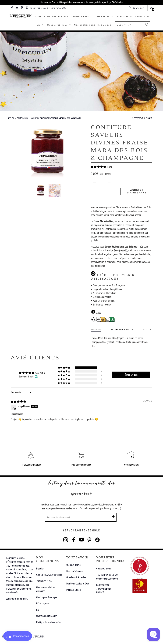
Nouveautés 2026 (58, 16)
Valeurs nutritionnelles (122, 329)
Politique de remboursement (49, 622)
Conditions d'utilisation (46, 615)
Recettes (147, 329)
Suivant (149, 118)
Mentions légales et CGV (77, 583)
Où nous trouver (73, 564)
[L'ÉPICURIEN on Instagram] (26, 8)
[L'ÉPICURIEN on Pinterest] (21, 8)
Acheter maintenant (136, 191)
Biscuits (40, 16)
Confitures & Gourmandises (49, 574)
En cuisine (122, 16)
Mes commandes (74, 570)
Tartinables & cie (44, 580)
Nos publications (84, 25)
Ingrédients (96, 329)
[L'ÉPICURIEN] (21, 16)
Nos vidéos (104, 25)
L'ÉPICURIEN (38, 636)
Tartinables (102, 16)
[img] (18, 401)
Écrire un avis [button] (131, 374)
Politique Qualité (73, 589)
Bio (39, 25)
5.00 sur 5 (40, 372)
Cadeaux (140, 16)
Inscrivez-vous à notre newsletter (48, 8)
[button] (98, 166)
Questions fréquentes (76, 577)
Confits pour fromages (46, 597)
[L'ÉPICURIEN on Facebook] (11, 8)
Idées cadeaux (43, 603)
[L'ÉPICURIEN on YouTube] (16, 8)
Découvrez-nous (57, 25)
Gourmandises (80, 16)
